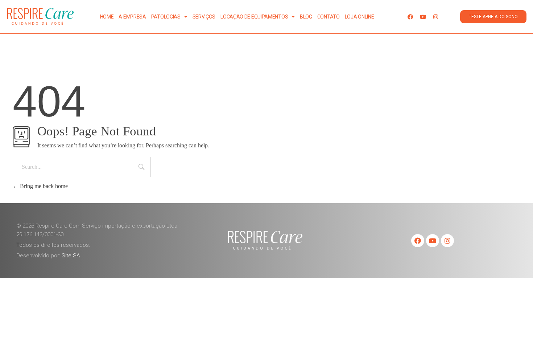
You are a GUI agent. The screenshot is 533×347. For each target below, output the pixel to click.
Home (107, 17)
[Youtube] (423, 16)
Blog (306, 17)
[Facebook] (410, 16)
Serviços (204, 17)
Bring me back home (43, 186)
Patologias (166, 17)
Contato (328, 17)
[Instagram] (435, 16)
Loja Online (359, 17)
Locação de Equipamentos (254, 17)
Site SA (71, 255)
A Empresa (132, 17)
